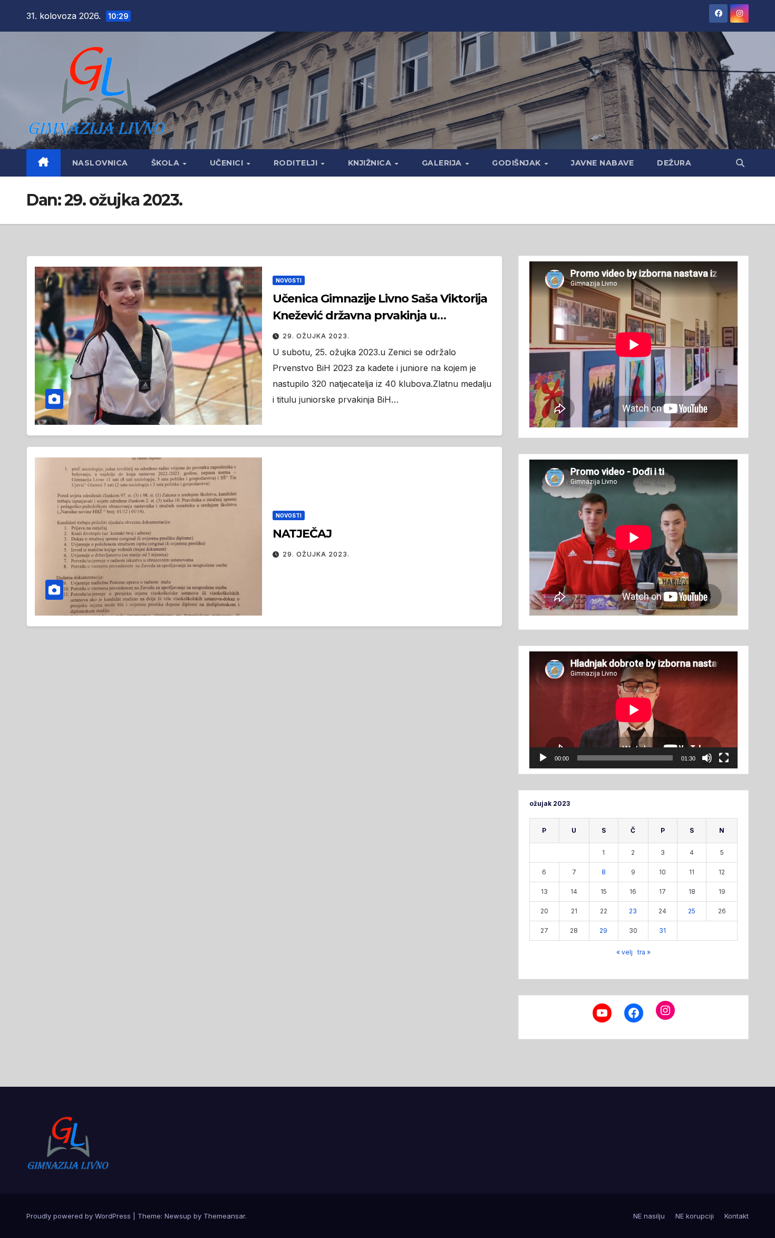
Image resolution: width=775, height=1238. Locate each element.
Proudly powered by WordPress (79, 1216)
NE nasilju (649, 1216)
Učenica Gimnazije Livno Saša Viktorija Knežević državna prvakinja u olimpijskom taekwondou (380, 315)
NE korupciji (694, 1216)
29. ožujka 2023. (316, 336)
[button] (740, 163)
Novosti (289, 280)
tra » (644, 952)
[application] (633, 709)
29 (603, 930)
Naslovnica (100, 163)
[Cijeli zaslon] (724, 758)
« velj (624, 952)
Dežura (674, 163)
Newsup (177, 1216)
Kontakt (736, 1216)
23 (633, 911)
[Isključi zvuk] (707, 758)
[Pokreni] (543, 758)
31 (662, 930)
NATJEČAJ (302, 534)
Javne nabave (602, 163)
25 (691, 911)
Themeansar (224, 1216)
